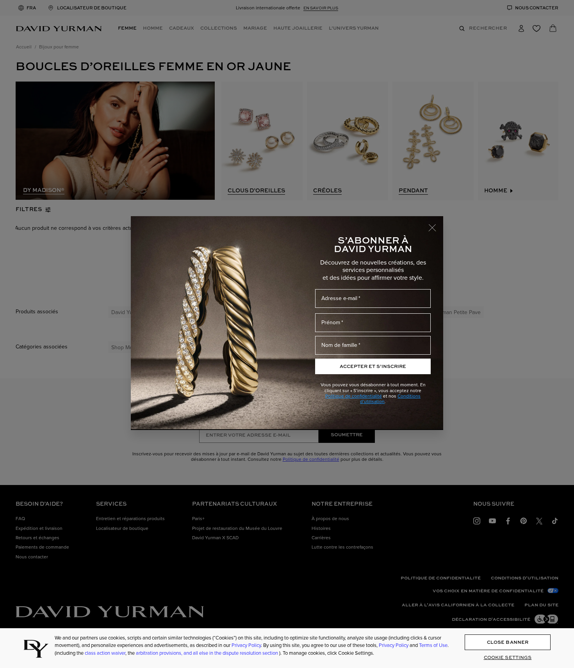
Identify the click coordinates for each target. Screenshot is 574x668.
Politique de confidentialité (353, 396)
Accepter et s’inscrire (373, 366)
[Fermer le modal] (435, 224)
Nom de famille (339, 345)
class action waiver (105, 653)
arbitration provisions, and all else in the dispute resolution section (207, 653)
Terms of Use (433, 645)
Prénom (330, 322)
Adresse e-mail (339, 298)
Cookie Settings (508, 657)
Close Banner (507, 642)
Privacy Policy (246, 645)
